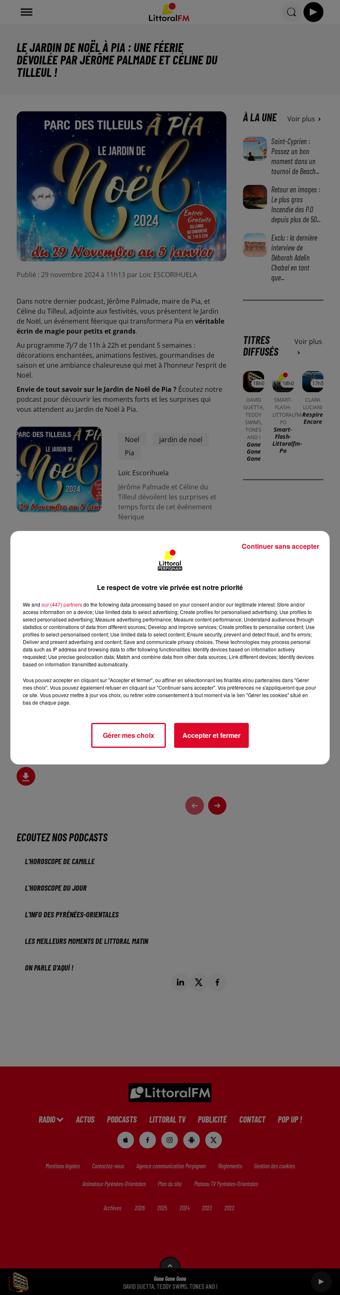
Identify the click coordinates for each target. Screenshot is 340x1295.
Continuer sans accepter (280, 546)
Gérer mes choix (128, 735)
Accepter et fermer (211, 735)
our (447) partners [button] (61, 604)
